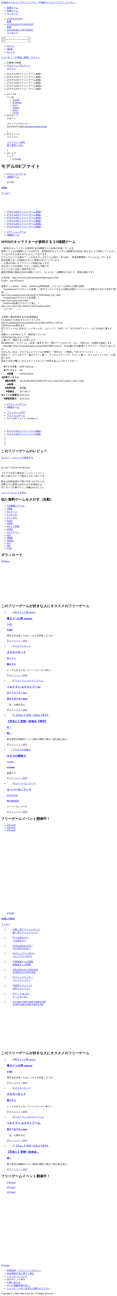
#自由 (10, 523)
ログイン (35, 57)
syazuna (10, 761)
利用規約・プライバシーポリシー (24, 1270)
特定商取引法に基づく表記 (20, 1273)
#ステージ (12, 512)
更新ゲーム (12, 11)
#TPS (9, 548)
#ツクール (12, 515)
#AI (8, 543)
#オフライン (13, 532)
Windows (5, 561)
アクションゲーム (16, 415)
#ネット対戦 (13, 526)
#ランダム (12, 518)
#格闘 (10, 538)
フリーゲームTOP (16, 412)
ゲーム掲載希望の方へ (18, 1285)
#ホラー (11, 46)
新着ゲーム (12, 8)
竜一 (9, 727)
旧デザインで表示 (16, 1279)
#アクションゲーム (16, 174)
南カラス (11, 658)
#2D (9, 535)
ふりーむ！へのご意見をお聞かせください (28, 1288)
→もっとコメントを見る (13, 492)
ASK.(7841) (8, 918)
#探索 (10, 49)
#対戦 (10, 529)
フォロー (5, 193)
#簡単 (10, 509)
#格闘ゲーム (13, 177)
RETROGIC (13, 795)
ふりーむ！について (17, 1276)
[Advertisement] (53, 201)
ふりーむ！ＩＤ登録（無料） (16, 57)
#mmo (10, 520)
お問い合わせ (14, 1282)
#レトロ (11, 52)
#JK (9, 546)
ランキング (12, 14)
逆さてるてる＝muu (17, 693)
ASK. (4, 187)
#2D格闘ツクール (16, 506)
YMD (9, 624)
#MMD (10, 541)
